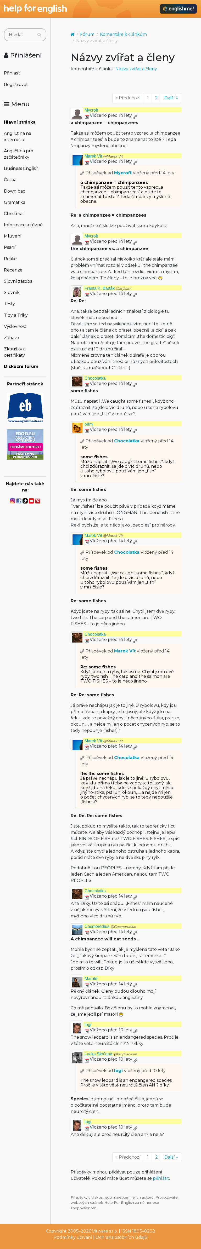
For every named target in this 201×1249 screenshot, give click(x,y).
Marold (91, 978)
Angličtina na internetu (17, 136)
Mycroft (91, 110)
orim (89, 424)
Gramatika (14, 202)
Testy (9, 303)
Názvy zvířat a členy (136, 68)
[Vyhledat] (39, 34)
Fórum (87, 34)
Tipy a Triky (16, 315)
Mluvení (12, 236)
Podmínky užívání (73, 1237)
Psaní (9, 247)
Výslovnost (15, 326)
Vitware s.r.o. (105, 1231)
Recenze (13, 270)
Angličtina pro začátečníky (18, 154)
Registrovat (16, 84)
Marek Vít (104, 156)
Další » (171, 97)
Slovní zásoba (18, 281)
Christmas (14, 213)
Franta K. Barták (108, 288)
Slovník (12, 292)
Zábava (11, 337)
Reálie (10, 258)
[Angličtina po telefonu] (25, 444)
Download (15, 191)
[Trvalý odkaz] (135, 115)
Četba (10, 179)
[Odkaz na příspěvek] (82, 172)
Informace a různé (23, 224)
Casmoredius (110, 926)
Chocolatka (95, 378)
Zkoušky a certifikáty (15, 352)
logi (88, 1024)
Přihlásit (12, 73)
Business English (21, 168)
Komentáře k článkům (123, 34)
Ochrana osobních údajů (121, 1237)
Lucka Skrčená (111, 1054)
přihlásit (161, 1178)
